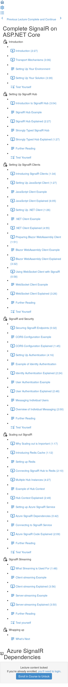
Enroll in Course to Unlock (34, 676)
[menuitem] (2, 9)
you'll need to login (49, 671)
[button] (2, 3)
